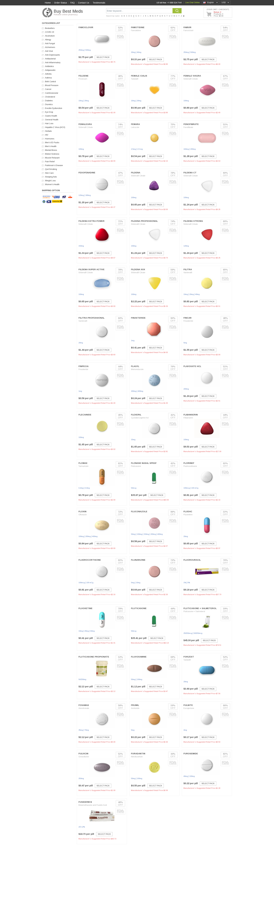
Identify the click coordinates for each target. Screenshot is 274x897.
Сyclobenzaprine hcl (140, 418)
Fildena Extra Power (91, 221)
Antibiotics (49, 66)
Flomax (82, 463)
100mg (186, 101)
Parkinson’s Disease (54, 165)
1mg (132, 340)
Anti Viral (49, 51)
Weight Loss (50, 181)
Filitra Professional (91, 318)
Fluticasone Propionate (93, 657)
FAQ (72, 2)
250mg (81, 50)
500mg (88, 50)
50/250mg (82, 679)
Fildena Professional (144, 221)
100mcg (186, 488)
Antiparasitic (50, 70)
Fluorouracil (192, 560)
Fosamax (83, 705)
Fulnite (188, 705)
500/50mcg (198, 633)
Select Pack (103, 57)
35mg (80, 730)
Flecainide (84, 414)
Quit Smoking (51, 169)
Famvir (187, 27)
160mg (186, 149)
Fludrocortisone (190, 466)
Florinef (188, 463)
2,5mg (133, 149)
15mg (133, 439)
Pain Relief (50, 161)
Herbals (48, 131)
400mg (140, 391)
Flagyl (135, 366)
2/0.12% (81, 827)
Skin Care (49, 173)
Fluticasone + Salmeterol (200, 608)
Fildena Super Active (91, 269)
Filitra (187, 269)
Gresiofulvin (83, 757)
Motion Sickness (52, 154)
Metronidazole (137, 369)
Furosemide (190, 753)
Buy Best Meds (68, 11)
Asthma (48, 78)
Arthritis (48, 74)
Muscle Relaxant (52, 158)
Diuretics (49, 104)
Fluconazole (139, 511)
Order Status (60, 2)
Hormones (49, 139)
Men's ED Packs (52, 142)
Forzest (188, 657)
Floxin (82, 511)
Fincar (187, 318)
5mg (185, 343)
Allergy (48, 40)
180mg (88, 195)
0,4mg (87, 488)
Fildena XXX (138, 269)
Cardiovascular (51, 93)
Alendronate (83, 708)
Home (48, 2)
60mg (92, 631)
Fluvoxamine (139, 657)
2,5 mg (140, 149)
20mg (133, 52)
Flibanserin (190, 414)
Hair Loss (49, 123)
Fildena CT (189, 172)
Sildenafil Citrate (190, 79)
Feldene (83, 76)
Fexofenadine (86, 172)
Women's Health (52, 184)
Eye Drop (49, 112)
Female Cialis (139, 76)
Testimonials (99, 2)
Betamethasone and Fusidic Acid (92, 805)
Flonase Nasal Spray (144, 463)
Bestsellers (50, 28)
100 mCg (194, 488)
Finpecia (83, 366)
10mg (80, 101)
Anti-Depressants (52, 55)
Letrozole (135, 127)
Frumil (135, 705)
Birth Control (50, 81)
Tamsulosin (83, 466)
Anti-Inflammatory (52, 62)
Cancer (48, 89)
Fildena (135, 172)
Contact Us (83, 2)
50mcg (133, 488)
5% (188, 583)
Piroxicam (82, 79)
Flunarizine (138, 560)
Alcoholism (50, 36)
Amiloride (135, 708)
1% (184, 583)
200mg (193, 149)
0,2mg (80, 488)
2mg (185, 730)
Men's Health (50, 146)
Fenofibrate (191, 124)
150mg (81, 246)
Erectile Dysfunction (53, 108)
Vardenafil (187, 272)
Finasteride (138, 318)
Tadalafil (134, 79)
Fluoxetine (187, 515)
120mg (81, 195)
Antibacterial (50, 59)
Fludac (187, 511)
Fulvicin (83, 753)
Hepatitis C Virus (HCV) (55, 127)
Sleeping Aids (51, 177)
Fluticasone (136, 466)
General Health (51, 120)
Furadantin (138, 753)
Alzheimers (50, 47)
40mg (139, 52)
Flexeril (136, 414)
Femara (135, 124)
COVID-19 (49, 32)
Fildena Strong (193, 221)
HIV (46, 135)
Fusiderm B (85, 802)
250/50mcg (187, 633)
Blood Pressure (51, 85)
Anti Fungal (50, 43)
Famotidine (137, 27)
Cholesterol (50, 97)
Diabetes (49, 101)
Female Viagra (192, 76)
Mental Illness (51, 150)
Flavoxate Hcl (192, 366)
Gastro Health (51, 116)
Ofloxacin (82, 515)
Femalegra (85, 124)
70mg (86, 730)
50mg (133, 534)
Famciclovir (85, 27)
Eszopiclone (188, 708)
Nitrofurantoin (137, 757)
